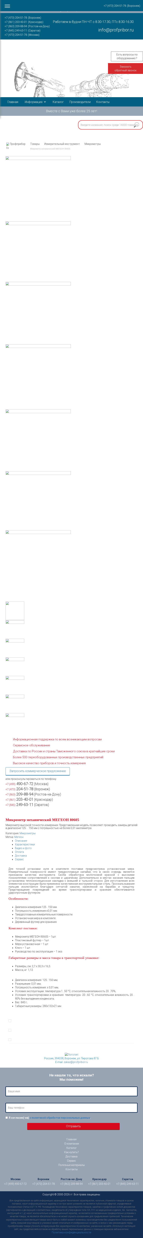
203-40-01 (19, 799)
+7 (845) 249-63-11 (16, 30)
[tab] (75, 841)
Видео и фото (23, 848)
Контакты (102, 102)
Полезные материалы (71, 1165)
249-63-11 (19, 804)
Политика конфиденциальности (71, 1232)
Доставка (21, 855)
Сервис (19, 859)
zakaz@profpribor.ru (76, 1062)
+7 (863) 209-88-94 (16, 26)
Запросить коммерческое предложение (37, 771)
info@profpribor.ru (116, 30)
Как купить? (71, 1152)
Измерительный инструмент (62, 143)
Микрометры (93, 143)
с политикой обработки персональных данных (60, 1117)
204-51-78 (19, 789)
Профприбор (18, 143)
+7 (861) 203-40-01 (16, 21)
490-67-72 (19, 784)
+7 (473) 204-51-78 (16, 17)
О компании (71, 1143)
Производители (80, 102)
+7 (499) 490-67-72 (15, 1183)
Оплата (19, 851)
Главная (12, 102)
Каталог (58, 102)
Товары (35, 143)
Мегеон (18, 837)
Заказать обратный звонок (125, 68)
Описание (21, 840)
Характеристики (25, 844)
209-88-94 (19, 794)
